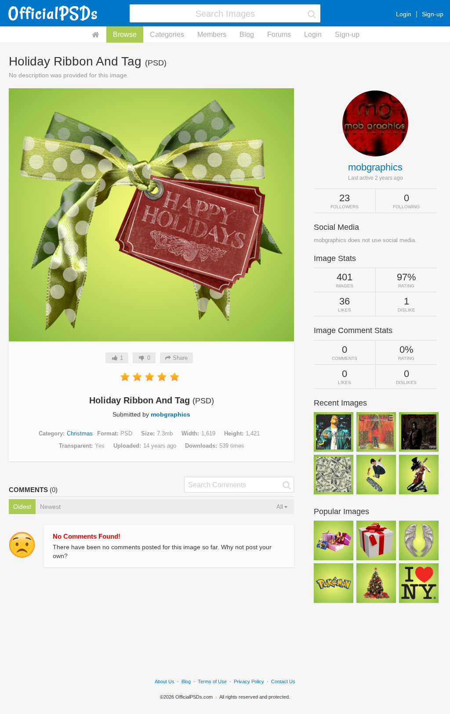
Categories (167, 34)
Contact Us (283, 681)
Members (211, 34)
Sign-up (432, 14)
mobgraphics (170, 414)
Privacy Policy (249, 681)
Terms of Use (212, 681)
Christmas (80, 433)
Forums (279, 34)
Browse (125, 34)
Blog (247, 34)
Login (403, 14)
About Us (164, 681)
